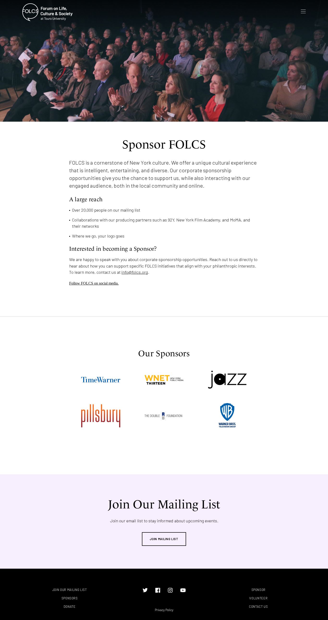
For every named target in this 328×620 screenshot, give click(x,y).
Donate (70, 606)
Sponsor (258, 589)
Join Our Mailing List (69, 589)
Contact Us (258, 606)
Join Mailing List (164, 539)
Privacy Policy (164, 610)
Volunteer (258, 598)
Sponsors (69, 598)
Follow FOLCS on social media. (94, 283)
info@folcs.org (134, 272)
